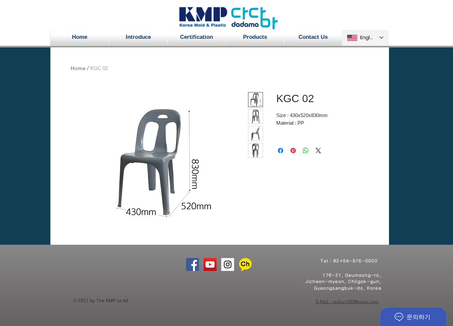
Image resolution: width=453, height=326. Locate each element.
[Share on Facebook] (281, 151)
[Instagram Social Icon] (227, 264)
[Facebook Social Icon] (192, 264)
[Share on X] (318, 151)
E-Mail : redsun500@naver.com (347, 301)
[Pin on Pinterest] (293, 151)
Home (78, 68)
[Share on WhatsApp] (306, 151)
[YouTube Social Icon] (210, 264)
